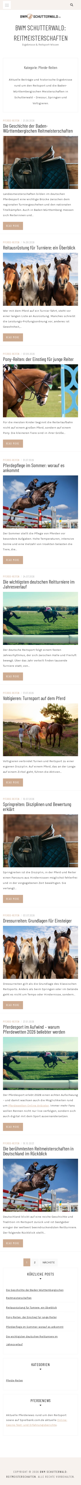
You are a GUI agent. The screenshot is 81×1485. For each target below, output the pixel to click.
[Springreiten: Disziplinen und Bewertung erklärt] (40, 840)
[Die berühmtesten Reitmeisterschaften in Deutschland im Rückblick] (40, 1185)
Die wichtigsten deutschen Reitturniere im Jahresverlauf (39, 584)
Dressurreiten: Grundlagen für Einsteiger (37, 920)
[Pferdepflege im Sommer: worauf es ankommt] (40, 501)
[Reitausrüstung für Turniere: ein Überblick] (40, 279)
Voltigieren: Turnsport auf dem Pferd (34, 698)
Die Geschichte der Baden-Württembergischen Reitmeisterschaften (38, 128)
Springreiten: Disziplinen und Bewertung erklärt (37, 806)
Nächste (48, 1262)
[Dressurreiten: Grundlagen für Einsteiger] (40, 952)
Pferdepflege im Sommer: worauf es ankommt (33, 467)
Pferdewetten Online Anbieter (28, 1105)
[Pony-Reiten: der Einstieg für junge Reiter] (40, 390)
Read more (12, 225)
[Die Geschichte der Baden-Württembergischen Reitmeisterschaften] (40, 162)
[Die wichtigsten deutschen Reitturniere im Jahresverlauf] (40, 618)
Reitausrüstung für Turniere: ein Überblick (39, 247)
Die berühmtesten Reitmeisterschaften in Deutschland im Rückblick (38, 1150)
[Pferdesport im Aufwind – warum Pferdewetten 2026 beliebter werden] (40, 1063)
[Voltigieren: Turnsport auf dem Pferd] (40, 729)
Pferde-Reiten (11, 120)
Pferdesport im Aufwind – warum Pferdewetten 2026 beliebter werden (34, 1029)
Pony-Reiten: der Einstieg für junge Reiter (38, 359)
